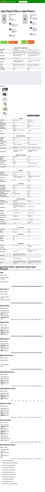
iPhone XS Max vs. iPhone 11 (8, 460)
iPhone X (34, 15)
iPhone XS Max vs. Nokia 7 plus (8, 472)
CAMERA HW (14, 31)
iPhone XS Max (12, 15)
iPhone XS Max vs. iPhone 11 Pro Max (9, 462)
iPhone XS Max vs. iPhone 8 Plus (8, 469)
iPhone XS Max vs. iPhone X (8, 479)
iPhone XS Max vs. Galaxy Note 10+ (9, 474)
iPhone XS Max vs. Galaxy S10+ (8, 476)
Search (17, 1)
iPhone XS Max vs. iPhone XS (8, 467)
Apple (10, 15)
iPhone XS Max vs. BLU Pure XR (8, 465)
